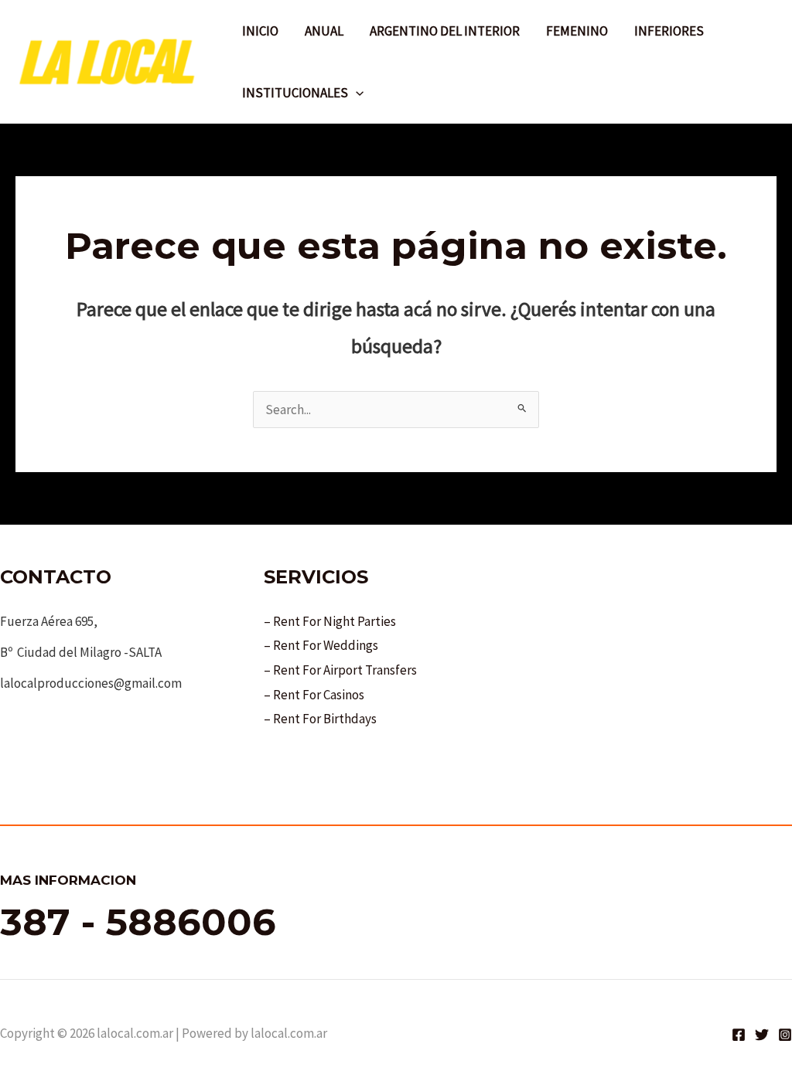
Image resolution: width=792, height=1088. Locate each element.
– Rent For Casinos (314, 694)
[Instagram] (785, 1035)
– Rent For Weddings (321, 645)
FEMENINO (577, 30)
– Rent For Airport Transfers (340, 669)
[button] (356, 93)
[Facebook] (739, 1035)
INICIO (260, 30)
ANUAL (324, 30)
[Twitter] (762, 1035)
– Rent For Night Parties (330, 621)
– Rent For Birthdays (320, 718)
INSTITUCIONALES (295, 92)
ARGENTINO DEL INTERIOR (445, 30)
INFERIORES (669, 30)
